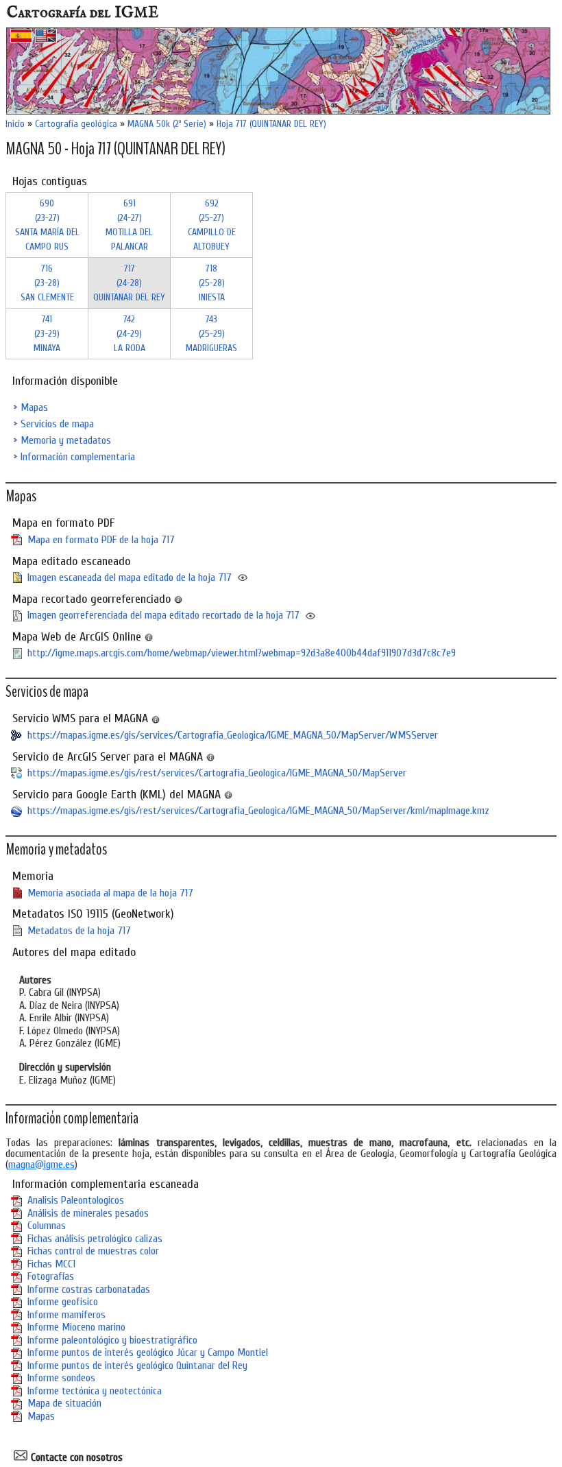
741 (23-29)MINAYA (47, 333)
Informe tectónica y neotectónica (94, 1391)
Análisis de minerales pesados (88, 1213)
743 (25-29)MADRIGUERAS (211, 333)
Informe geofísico (62, 1302)
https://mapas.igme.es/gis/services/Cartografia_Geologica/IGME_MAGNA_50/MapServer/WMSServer (232, 735)
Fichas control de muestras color (93, 1251)
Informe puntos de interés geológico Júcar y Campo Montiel (147, 1352)
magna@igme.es (41, 1164)
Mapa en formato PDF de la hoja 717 (101, 540)
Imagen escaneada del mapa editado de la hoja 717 (129, 577)
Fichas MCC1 (51, 1264)
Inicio (15, 124)
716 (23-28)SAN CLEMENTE (47, 283)
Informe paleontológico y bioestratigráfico (112, 1340)
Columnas (46, 1225)
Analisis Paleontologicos (75, 1200)
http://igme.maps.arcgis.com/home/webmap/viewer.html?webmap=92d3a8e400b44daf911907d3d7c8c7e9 (241, 653)
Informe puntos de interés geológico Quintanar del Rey (137, 1365)
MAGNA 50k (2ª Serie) (166, 124)
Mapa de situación (64, 1403)
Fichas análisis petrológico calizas (94, 1238)
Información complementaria (78, 457)
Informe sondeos (61, 1378)
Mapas (34, 407)
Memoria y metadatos (66, 440)
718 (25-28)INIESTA (212, 283)
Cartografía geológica (76, 124)
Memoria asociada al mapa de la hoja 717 (110, 893)
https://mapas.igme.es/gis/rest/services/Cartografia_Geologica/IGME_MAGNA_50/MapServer (216, 773)
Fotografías (50, 1276)
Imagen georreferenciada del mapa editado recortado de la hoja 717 (163, 615)
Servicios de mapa (57, 424)
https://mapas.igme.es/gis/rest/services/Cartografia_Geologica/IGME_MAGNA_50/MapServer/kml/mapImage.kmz (258, 810)
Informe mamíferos (66, 1315)
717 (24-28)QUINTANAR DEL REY (129, 283)
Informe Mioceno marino (76, 1327)
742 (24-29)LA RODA (129, 333)
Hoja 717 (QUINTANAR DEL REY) (271, 124)
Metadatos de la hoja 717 (79, 931)
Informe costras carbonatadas (88, 1289)
